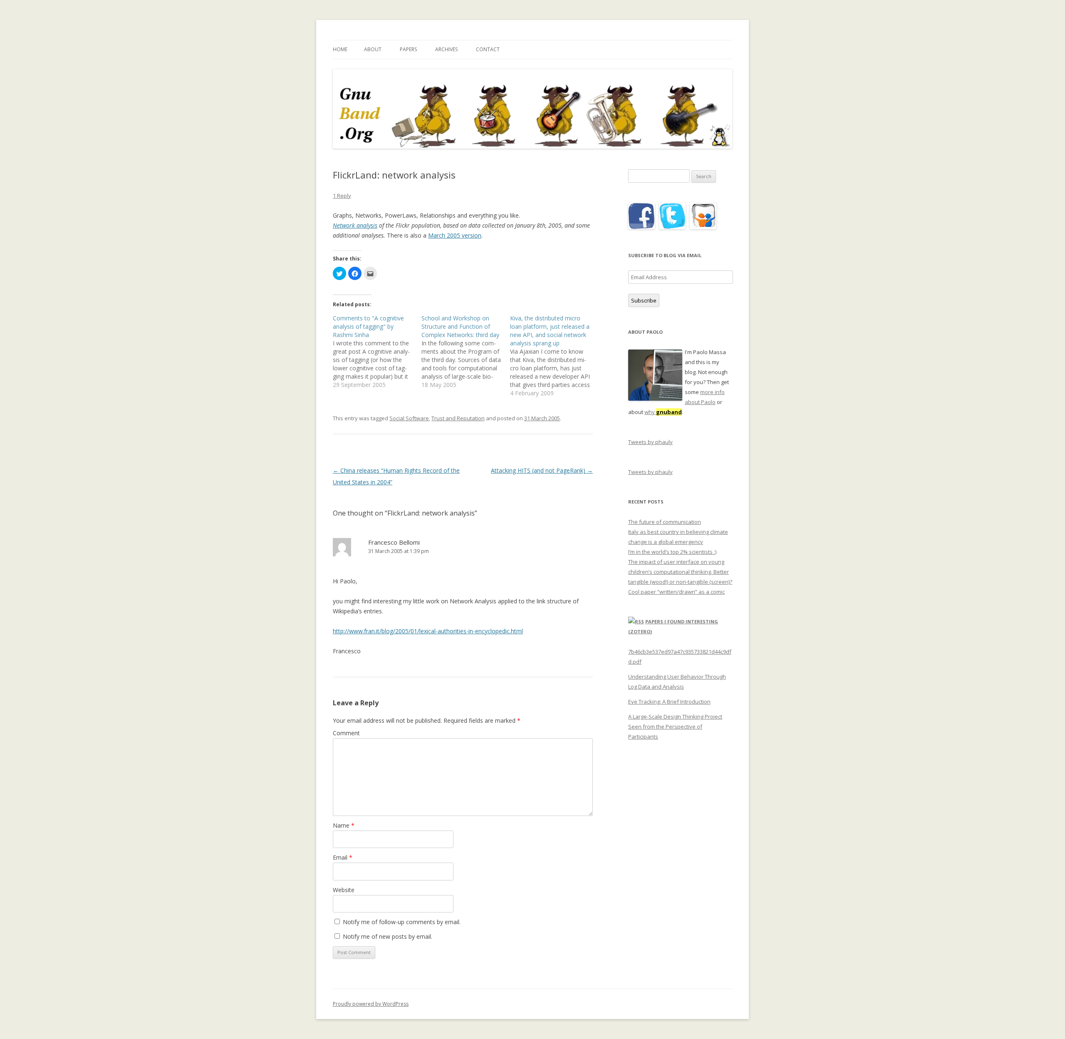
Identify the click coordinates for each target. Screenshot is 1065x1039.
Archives (446, 49)
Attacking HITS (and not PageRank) (542, 470)
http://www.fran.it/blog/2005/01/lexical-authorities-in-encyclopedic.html (428, 631)
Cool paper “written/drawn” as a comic (676, 591)
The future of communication (664, 522)
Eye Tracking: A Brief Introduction (669, 701)
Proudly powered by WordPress (371, 1003)
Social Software (409, 418)
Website (343, 890)
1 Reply (342, 195)
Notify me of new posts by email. (387, 936)
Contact (488, 49)
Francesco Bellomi (394, 542)
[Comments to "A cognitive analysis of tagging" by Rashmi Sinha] (377, 351)
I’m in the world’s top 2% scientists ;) (672, 551)
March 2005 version (454, 235)
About (372, 49)
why (663, 412)
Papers (408, 49)
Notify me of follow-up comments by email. (402, 922)
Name (343, 825)
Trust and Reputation (458, 418)
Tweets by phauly (650, 442)
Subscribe (643, 300)
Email (342, 857)
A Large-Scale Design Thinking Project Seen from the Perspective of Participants (675, 726)
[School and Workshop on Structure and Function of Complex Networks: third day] (465, 351)
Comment (346, 733)
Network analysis (355, 225)
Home (340, 49)
